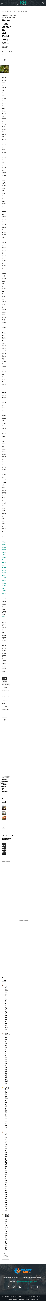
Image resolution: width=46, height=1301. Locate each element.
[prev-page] (3, 824)
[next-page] (3, 827)
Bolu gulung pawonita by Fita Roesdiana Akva (4, 783)
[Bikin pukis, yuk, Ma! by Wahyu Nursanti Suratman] (2, 985)
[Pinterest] (26, 1287)
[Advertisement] (23, 752)
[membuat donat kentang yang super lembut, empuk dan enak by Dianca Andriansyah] (2, 1132)
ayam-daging (6, 723)
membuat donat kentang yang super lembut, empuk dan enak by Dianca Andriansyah (6, 1173)
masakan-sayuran (22, 11)
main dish (12, 11)
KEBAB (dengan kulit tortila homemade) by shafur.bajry (6, 1060)
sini (3, 617)
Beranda (5, 11)
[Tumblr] (32, 1287)
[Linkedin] (20, 1287)
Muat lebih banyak (5, 1255)
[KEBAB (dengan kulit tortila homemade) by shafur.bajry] (2, 1033)
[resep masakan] (22, 3)
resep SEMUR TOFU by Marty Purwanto (6, 1234)
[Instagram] (14, 1287)
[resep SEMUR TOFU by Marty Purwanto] (2, 1214)
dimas (6, 43)
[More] (4, 60)
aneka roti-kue (5, 743)
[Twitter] (38, 1287)
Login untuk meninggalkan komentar (4, 849)
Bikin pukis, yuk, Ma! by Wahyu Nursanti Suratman (6, 1010)
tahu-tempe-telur (9, 17)
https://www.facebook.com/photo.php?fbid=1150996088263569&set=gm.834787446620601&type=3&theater (4, 567)
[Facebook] (8, 1287)
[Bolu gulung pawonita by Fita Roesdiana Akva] (2, 1087)
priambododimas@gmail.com (27, 1282)
